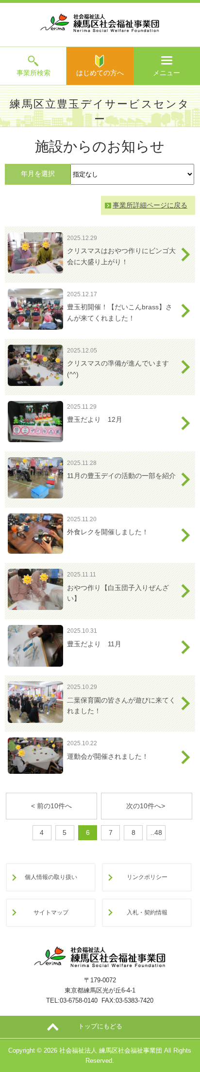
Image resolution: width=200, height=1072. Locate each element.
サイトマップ (50, 912)
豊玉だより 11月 (94, 644)
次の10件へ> (146, 806)
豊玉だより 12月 (94, 419)
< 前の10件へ (51, 806)
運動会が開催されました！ (108, 756)
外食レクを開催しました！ (108, 532)
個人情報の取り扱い (51, 877)
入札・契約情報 (147, 912)
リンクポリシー (147, 877)
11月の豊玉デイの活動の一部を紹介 (121, 476)
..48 (156, 832)
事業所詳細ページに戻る (150, 205)
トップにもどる (100, 1026)
